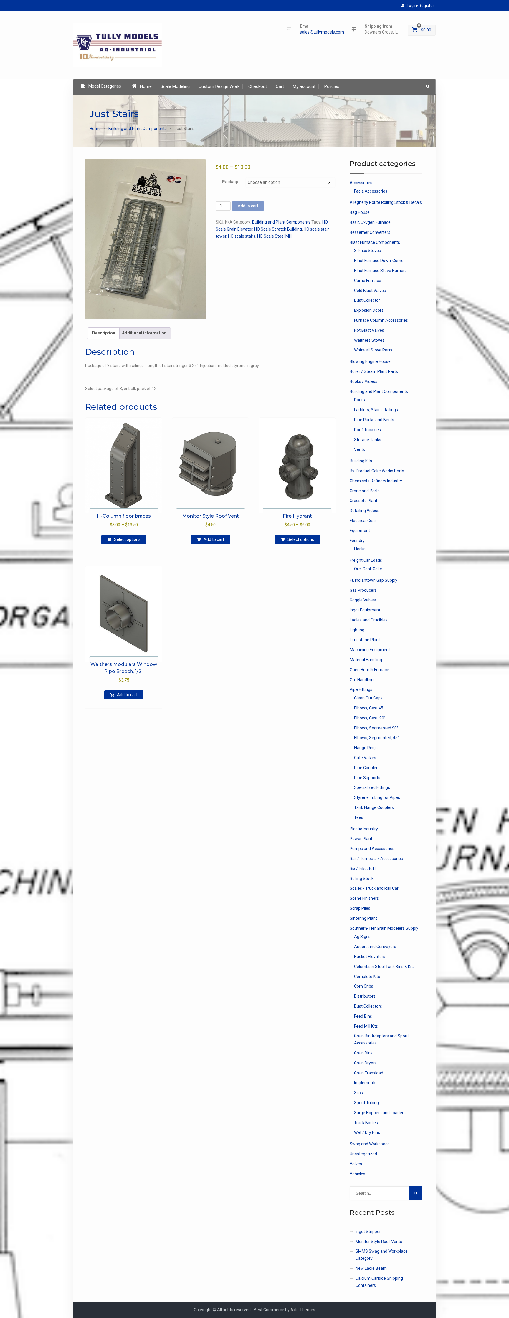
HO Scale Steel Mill (274, 236)
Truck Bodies (366, 1122)
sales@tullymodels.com (322, 32)
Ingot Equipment (365, 610)
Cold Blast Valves (370, 290)
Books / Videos (363, 381)
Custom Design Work (219, 86)
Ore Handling (362, 679)
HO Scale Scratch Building (278, 229)
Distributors (365, 996)
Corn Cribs (363, 986)
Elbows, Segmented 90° (376, 728)
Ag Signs (362, 936)
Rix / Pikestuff (363, 868)
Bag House (360, 212)
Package (230, 181)
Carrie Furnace (367, 280)
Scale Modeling (175, 86)
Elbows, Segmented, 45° (376, 737)
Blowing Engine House (370, 361)
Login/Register (420, 5)
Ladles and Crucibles (369, 620)
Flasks (360, 548)
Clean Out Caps (368, 698)
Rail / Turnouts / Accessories (376, 858)
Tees (358, 817)
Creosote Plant (363, 500)
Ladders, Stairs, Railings (376, 409)
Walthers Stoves (369, 340)
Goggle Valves (363, 600)
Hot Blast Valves (369, 330)
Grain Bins (363, 1053)
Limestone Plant (365, 639)
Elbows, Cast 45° (369, 708)
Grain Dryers (365, 1063)
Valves (356, 1164)
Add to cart (248, 206)
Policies (331, 86)
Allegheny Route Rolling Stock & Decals (386, 202)
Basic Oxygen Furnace (370, 222)
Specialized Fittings (372, 787)
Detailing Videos (364, 510)
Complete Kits (367, 976)
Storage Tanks (367, 439)
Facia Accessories (370, 191)
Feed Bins (363, 1016)
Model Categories (104, 86)
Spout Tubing (366, 1102)
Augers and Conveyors (375, 946)
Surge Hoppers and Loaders (380, 1112)
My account (304, 86)
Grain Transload (368, 1073)
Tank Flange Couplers (374, 807)
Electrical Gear (363, 520)
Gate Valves (365, 757)
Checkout (257, 86)
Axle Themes (302, 1309)
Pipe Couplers (367, 767)
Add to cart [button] (214, 539)
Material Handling (366, 659)
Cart (280, 86)
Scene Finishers (364, 898)
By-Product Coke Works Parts (377, 471)
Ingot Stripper (368, 1231)
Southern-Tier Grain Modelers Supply (384, 928)
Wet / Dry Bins (367, 1132)
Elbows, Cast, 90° (370, 718)
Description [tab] (103, 333)
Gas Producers (363, 590)
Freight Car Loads (366, 560)
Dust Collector (367, 300)
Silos (358, 1092)
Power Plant (361, 838)
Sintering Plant (363, 918)
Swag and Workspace (370, 1144)
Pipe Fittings (361, 689)
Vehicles (357, 1174)
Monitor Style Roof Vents (379, 1241)
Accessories (361, 182)
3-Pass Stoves (367, 250)
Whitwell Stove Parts (373, 350)
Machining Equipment (370, 649)
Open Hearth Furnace (369, 669)
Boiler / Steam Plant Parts (374, 371)
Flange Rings (366, 747)
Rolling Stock (362, 878)
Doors (359, 399)
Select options (127, 539)
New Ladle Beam (371, 1268)
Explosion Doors (369, 310)
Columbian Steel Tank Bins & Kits (384, 966)
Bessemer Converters (370, 232)
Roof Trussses (367, 429)
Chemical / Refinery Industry (376, 481)
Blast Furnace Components (375, 242)
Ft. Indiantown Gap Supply (373, 580)
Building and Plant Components (137, 128)
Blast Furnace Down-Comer (379, 260)
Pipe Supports (367, 777)
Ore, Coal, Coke (368, 568)
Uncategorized (363, 1154)
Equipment (360, 530)
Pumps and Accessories (372, 848)
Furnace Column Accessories (381, 320)
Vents (359, 449)
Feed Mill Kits (366, 1026)
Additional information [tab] (144, 333)
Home (146, 86)
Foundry (357, 540)
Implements (365, 1082)
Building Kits (361, 461)
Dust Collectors (368, 1006)
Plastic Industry (364, 829)
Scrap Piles (360, 908)
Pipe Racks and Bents (374, 419)
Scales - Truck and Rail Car (374, 888)
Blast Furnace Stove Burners (380, 270)
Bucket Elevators (369, 956)
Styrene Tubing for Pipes (377, 797)
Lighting (357, 630)
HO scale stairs (241, 236)
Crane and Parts (365, 491)
